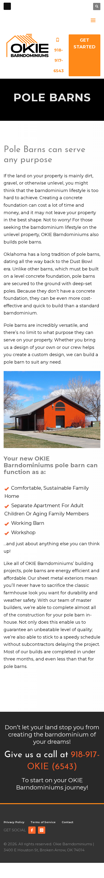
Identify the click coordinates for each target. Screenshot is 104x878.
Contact (67, 822)
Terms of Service (43, 822)
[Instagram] (41, 830)
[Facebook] (32, 830)
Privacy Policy (14, 822)
